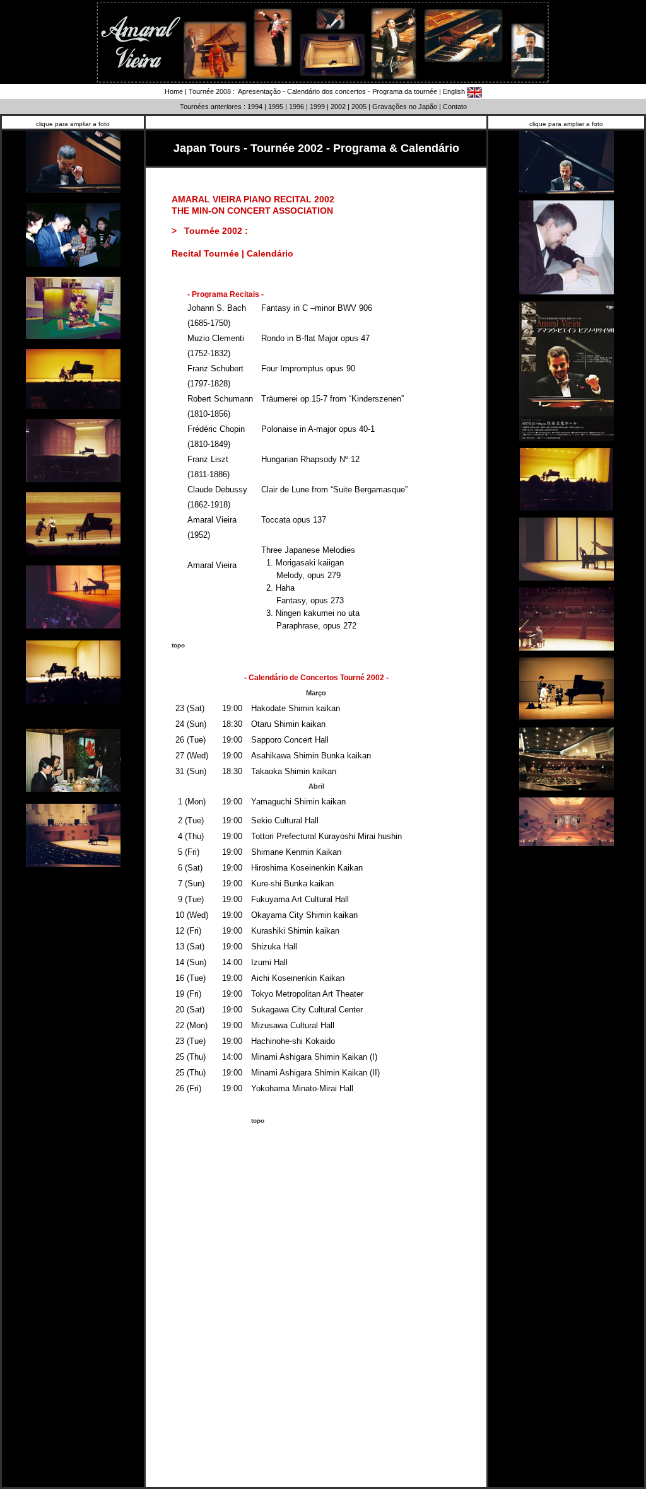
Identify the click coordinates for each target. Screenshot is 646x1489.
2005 (359, 106)
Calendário (270, 253)
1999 (317, 106)
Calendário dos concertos (326, 91)
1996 (296, 106)
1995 (275, 106)
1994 (254, 106)
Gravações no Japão (404, 106)
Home (174, 91)
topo (178, 645)
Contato (455, 106)
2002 (338, 106)
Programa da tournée (404, 91)
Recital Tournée (205, 253)
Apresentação (259, 91)
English (455, 91)
